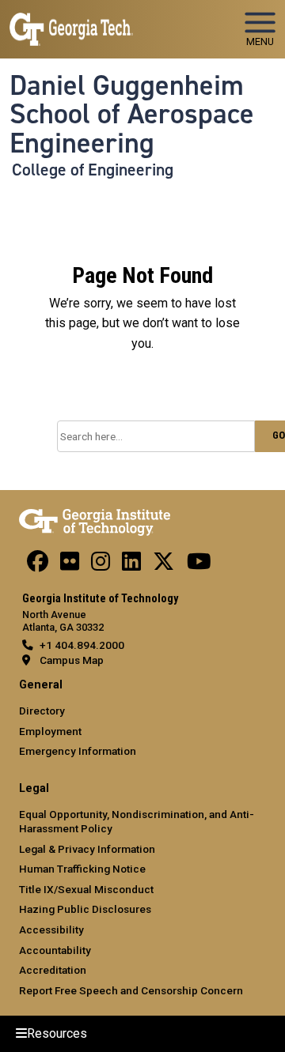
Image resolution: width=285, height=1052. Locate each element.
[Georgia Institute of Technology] (71, 22)
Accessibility (51, 929)
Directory (42, 710)
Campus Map (72, 660)
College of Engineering (92, 169)
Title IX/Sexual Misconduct (86, 889)
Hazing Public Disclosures (85, 909)
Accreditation (52, 969)
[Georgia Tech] (94, 519)
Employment (50, 731)
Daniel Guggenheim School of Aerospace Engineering (132, 114)
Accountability (55, 950)
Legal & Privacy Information (87, 849)
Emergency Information (77, 751)
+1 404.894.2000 (82, 645)
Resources (57, 1033)
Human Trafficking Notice (82, 868)
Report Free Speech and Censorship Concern (131, 990)
